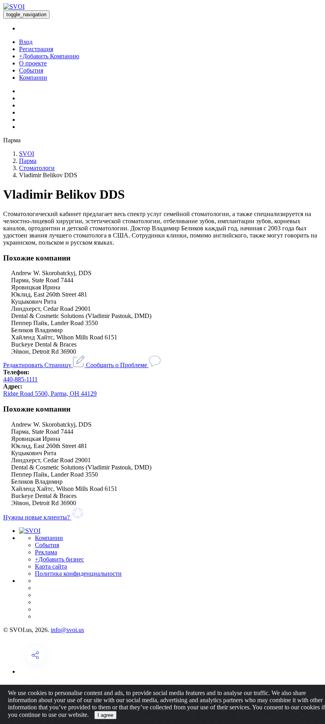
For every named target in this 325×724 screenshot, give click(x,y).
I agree (105, 715)
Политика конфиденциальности (78, 573)
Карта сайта (51, 566)
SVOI (26, 153)
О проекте (33, 63)
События (31, 70)
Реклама (46, 552)
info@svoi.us (67, 629)
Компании (33, 77)
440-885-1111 (20, 379)
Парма (27, 160)
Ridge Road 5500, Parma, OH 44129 (50, 393)
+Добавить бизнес (59, 559)
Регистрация (36, 49)
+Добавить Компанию (49, 56)
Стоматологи (37, 168)
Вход (25, 41)
